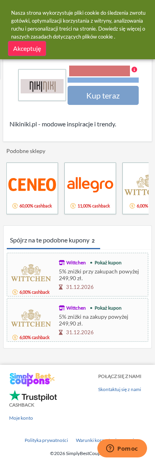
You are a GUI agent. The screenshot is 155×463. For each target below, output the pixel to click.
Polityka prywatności (46, 440)
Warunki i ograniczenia (103, 80)
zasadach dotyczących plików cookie (72, 36)
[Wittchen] (31, 271)
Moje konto (21, 418)
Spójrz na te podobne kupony (52, 240)
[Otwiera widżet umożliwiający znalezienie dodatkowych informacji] (122, 449)
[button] (103, 75)
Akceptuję (27, 48)
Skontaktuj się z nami (119, 389)
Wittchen (76, 262)
